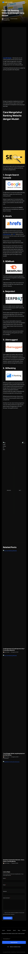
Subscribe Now (14, 942)
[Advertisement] (14, 43)
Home (3, 930)
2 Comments (6, 758)
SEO (14, 234)
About (14, 930)
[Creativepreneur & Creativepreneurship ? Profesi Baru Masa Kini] (14, 598)
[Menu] (25, 2)
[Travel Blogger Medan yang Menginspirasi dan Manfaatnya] (14, 703)
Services (9, 930)
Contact (24, 930)
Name (4, 878)
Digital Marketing (6, 20)
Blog (19, 930)
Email (4, 885)
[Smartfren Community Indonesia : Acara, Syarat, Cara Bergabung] (14, 809)
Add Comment (6, 898)
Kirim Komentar (7, 918)
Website (5, 891)
